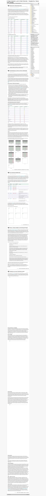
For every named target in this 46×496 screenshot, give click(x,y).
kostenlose (33, 23)
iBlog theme (33, 76)
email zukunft (34, 41)
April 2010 (32, 65)
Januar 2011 (33, 60)
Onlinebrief (33, 27)
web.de (28, 268)
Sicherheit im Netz (33, 29)
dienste (12, 173)
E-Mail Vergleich (16, 6)
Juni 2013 (32, 54)
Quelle (27, 20)
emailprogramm (33, 20)
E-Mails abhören (19, 169)
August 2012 (33, 57)
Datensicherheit (11, 71)
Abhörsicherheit (16, 169)
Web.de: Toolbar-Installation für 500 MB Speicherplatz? (19, 227)
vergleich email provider (37, 45)
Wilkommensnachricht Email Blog (35, 32)
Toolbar (26, 268)
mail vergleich (33, 25)
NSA (24, 169)
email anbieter (33, 37)
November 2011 (33, 59)
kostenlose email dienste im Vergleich (20, 228)
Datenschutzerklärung (18, 3)
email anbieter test (20, 6)
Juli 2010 (32, 63)
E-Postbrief (33, 16)
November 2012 (33, 56)
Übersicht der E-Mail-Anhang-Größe (16, 5)
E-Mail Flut (32, 14)
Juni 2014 (32, 50)
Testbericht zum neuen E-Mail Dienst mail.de (17, 271)
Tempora (28, 169)
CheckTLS (11, 104)
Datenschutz (11, 173)
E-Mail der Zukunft (15, 272)
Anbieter (18, 492)
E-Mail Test (14, 6)
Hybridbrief (33, 22)
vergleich (32, 31)
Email (18, 6)
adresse (32, 5)
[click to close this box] (38, 4)
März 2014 (32, 51)
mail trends (33, 42)
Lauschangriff (22, 169)
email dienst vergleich (35, 38)
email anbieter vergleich (24, 6)
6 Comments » (27, 272)
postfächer (24, 228)
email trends (35, 40)
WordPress (33, 75)
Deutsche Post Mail (35, 35)
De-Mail (32, 9)
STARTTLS (21, 87)
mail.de (13, 273)
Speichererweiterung (23, 268)
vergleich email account (33, 45)
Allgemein (32, 6)
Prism (26, 169)
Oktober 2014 (33, 49)
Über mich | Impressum (12, 3)
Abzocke (20, 268)
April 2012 (32, 58)
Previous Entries (9, 494)
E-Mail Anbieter (12, 6)
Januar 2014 (33, 52)
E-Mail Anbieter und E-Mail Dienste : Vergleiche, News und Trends (23, 1)
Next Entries (28, 494)
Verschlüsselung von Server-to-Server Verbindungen (18, 70)
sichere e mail (34, 43)
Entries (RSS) (33, 74)
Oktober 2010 (33, 61)
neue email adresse (21, 272)
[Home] (8, 3)
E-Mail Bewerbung (33, 13)
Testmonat (28, 492)
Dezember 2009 (33, 67)
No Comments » (27, 228)
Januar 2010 (33, 66)
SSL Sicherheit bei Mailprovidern (15, 172)
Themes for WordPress (37, 78)
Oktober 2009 (33, 68)
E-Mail (10, 6)
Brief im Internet (33, 7)
